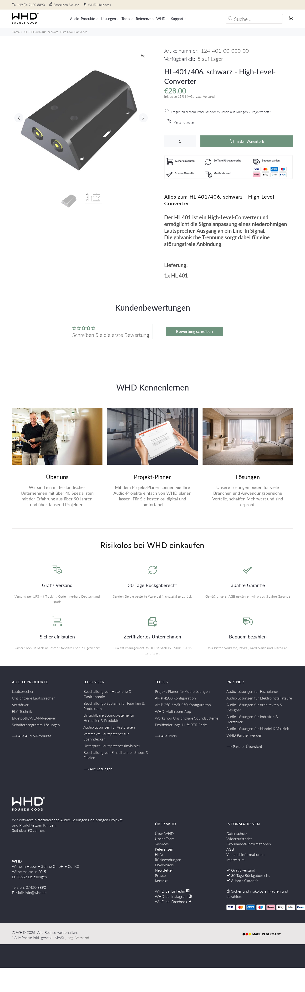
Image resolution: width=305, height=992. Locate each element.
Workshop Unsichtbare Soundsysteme (186, 718)
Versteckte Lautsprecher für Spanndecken (106, 736)
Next (143, 117)
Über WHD (164, 833)
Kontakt (161, 880)
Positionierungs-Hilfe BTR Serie (181, 724)
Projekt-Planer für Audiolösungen (182, 691)
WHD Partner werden (244, 735)
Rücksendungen (168, 859)
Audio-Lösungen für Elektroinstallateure (259, 698)
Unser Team (164, 838)
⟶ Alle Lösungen (97, 768)
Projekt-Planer (152, 476)
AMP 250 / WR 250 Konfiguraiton (183, 704)
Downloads (164, 865)
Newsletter (164, 870)
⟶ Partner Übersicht (244, 746)
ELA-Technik (22, 711)
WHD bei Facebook (171, 901)
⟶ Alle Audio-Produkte (31, 736)
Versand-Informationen (245, 854)
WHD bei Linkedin (170, 891)
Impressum (235, 859)
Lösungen (248, 476)
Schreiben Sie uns (66, 5)
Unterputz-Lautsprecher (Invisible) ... (113, 745)
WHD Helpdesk (99, 5)
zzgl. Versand (78, 937)
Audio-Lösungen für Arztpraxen (109, 727)
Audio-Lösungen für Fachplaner (252, 691)
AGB (230, 849)
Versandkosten (184, 122)
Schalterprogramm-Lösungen (36, 724)
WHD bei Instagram (171, 896)
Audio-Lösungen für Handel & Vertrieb (257, 728)
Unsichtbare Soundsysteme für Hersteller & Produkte (108, 718)
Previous (18, 117)
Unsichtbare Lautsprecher (33, 698)
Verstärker (20, 704)
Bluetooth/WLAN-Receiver (34, 718)
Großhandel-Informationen (248, 844)
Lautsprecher (23, 691)
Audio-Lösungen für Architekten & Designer (254, 707)
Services (162, 844)
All (25, 32)
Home (16, 32)
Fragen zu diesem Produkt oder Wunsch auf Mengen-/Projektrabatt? (221, 112)
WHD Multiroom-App (173, 711)
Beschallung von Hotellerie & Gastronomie (107, 694)
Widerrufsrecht (239, 838)
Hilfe (159, 854)
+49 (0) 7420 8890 (31, 5)
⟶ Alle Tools (166, 736)
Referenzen (164, 849)
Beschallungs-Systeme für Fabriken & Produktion (114, 706)
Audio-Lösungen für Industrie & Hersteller (252, 719)
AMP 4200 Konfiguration (175, 698)
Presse (160, 875)
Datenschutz (236, 833)
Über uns (57, 476)
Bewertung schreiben (194, 331)
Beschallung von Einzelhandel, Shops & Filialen (115, 755)
